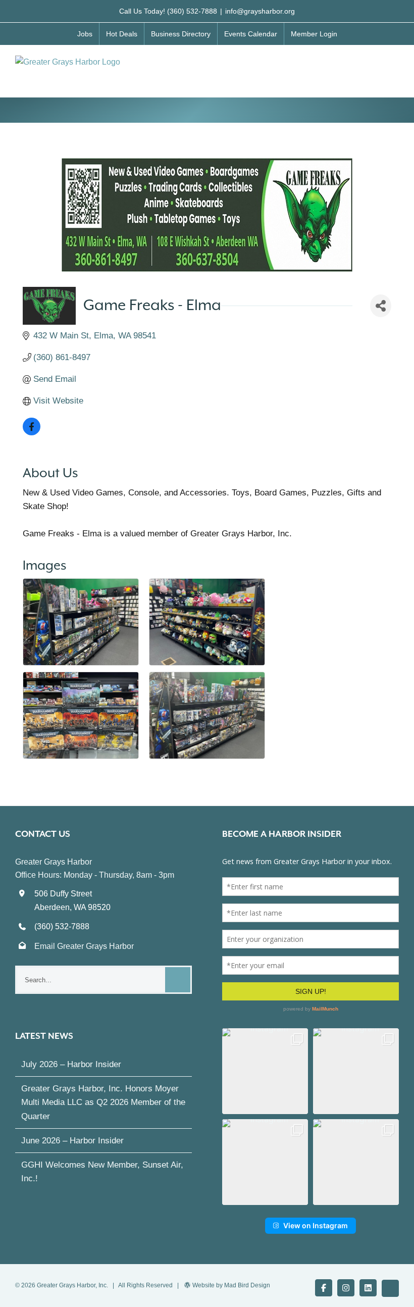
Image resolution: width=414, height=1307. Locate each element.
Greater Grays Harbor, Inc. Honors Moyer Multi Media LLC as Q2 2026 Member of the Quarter (103, 1102)
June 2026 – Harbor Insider (72, 1140)
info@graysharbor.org (260, 11)
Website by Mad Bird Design (231, 1285)
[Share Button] (380, 305)
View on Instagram (315, 1225)
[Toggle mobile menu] (395, 66)
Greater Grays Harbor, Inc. (72, 1285)
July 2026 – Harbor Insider (71, 1064)
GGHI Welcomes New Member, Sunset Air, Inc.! (102, 1171)
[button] (265, 1071)
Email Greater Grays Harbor (84, 946)
